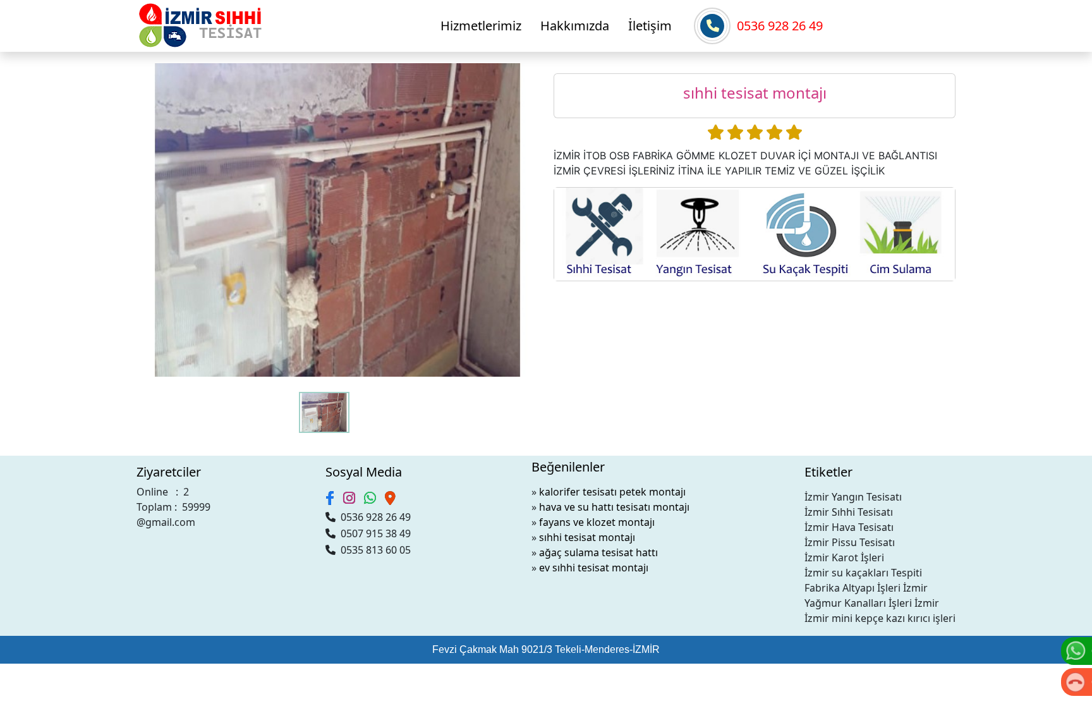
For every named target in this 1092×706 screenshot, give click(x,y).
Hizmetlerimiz (480, 25)
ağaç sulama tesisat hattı (598, 552)
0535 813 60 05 (373, 550)
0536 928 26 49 (780, 25)
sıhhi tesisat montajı (587, 537)
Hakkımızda (574, 25)
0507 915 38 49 (373, 533)
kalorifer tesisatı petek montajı (612, 492)
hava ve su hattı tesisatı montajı (614, 507)
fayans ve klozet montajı (597, 522)
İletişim (650, 25)
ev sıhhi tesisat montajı (593, 568)
